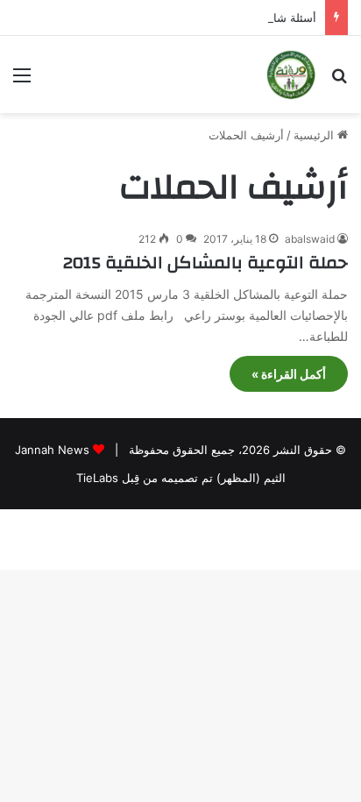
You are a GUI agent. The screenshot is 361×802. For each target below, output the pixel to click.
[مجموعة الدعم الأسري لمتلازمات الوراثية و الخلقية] (291, 74)
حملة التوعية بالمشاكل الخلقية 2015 (205, 262)
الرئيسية (315, 135)
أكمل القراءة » (288, 373)
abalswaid (310, 238)
